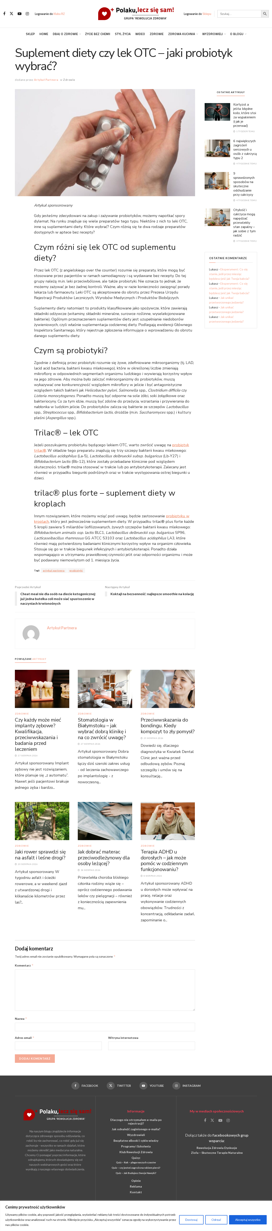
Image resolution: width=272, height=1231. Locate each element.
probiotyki (76, 570)
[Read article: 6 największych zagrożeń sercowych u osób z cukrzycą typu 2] (217, 148)
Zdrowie (157, 34)
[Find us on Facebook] (4, 13)
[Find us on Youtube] (19, 13)
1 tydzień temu (245, 131)
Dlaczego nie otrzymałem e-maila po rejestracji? (136, 1121)
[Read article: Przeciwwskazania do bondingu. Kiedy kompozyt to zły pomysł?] (168, 688)
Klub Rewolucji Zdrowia (136, 1152)
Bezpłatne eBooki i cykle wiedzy (135, 1140)
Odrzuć (216, 1219)
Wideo (140, 34)
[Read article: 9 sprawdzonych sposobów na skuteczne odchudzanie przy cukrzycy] (217, 180)
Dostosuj (191, 1219)
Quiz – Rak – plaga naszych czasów (136, 1162)
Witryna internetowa (123, 1037)
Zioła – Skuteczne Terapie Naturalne (217, 1152)
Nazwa (21, 1019)
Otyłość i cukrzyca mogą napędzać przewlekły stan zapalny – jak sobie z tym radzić (244, 223)
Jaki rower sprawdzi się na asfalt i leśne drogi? (40, 854)
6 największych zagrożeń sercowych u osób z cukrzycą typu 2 (245, 149)
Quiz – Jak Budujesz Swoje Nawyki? (136, 1173)
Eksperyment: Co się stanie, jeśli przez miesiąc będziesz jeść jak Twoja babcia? (229, 274)
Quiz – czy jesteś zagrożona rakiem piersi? (136, 1167)
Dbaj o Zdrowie (65, 34)
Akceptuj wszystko (248, 1219)
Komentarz (24, 965)
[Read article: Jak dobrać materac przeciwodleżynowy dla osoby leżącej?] (105, 820)
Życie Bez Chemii (97, 34)
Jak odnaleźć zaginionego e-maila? (136, 1129)
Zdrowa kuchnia (181, 34)
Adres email (24, 1038)
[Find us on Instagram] (27, 13)
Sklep (30, 34)
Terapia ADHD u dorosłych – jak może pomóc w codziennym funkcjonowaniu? (164, 860)
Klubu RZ (59, 13)
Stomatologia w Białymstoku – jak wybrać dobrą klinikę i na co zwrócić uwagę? (102, 728)
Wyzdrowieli (212, 34)
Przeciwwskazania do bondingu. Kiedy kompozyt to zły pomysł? (168, 725)
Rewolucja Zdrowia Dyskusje (217, 1148)
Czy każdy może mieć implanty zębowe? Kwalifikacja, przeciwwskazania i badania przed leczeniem (38, 734)
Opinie (136, 1180)
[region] (136, 1216)
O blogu (237, 34)
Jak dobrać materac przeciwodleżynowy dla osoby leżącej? (104, 857)
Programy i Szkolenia (136, 1146)
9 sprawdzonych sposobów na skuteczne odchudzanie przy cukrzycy (244, 184)
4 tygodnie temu (246, 163)
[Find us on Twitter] (11, 13)
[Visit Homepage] (136, 13)
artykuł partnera (54, 570)
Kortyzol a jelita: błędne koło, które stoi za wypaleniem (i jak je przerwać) (244, 115)
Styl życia (123, 34)
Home (44, 34)
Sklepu (207, 13)
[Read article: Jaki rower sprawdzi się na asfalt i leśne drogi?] (42, 820)
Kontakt (136, 1192)
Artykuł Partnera (46, 79)
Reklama (136, 1186)
